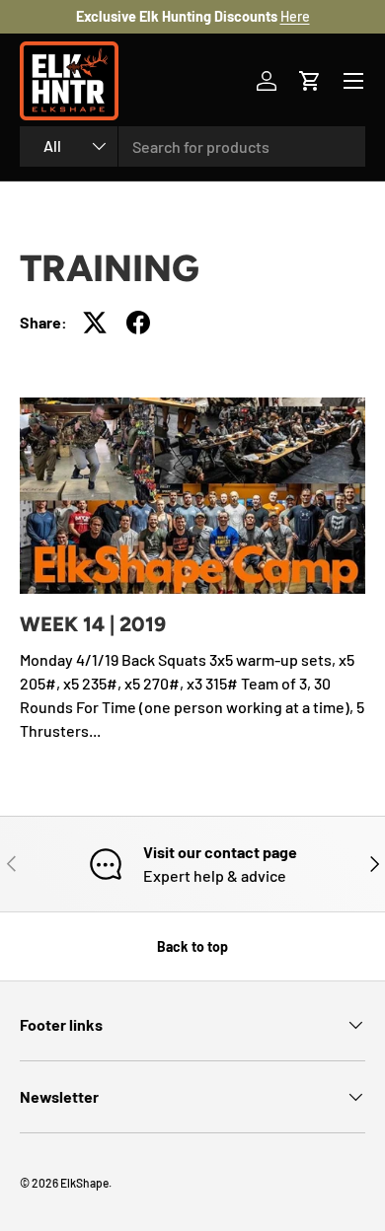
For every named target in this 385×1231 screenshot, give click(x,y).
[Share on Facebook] (138, 322)
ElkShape (84, 1183)
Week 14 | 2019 (93, 624)
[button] (310, 81)
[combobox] (192, 146)
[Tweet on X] (94, 322)
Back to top (192, 946)
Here (295, 16)
